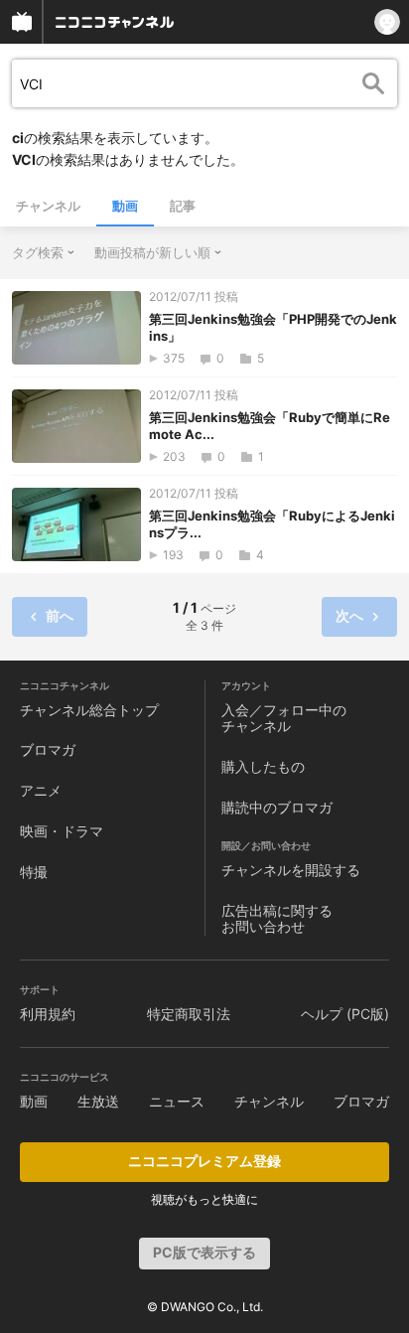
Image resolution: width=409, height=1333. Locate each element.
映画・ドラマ (61, 830)
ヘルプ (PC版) (345, 1013)
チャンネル (48, 206)
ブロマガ (47, 749)
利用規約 (47, 1013)
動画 (125, 206)
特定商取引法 (188, 1013)
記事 (183, 206)
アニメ (41, 790)
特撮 (34, 871)
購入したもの (263, 766)
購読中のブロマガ (277, 807)
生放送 (98, 1101)
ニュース (176, 1101)
